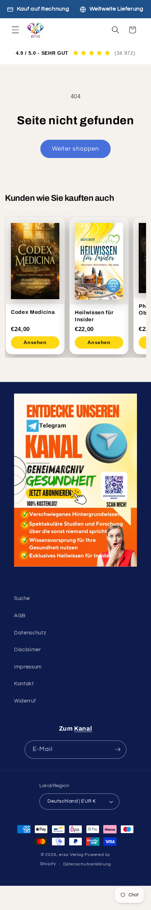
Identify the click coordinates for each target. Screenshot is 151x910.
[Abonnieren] (117, 749)
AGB (20, 615)
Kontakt (24, 683)
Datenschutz (30, 632)
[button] (15, 29)
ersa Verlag (72, 854)
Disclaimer (27, 649)
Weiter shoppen (75, 149)
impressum (28, 667)
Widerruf (25, 701)
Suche (21, 598)
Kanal (83, 728)
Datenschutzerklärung (87, 864)
